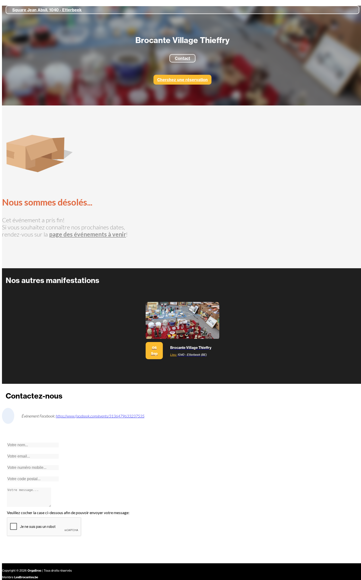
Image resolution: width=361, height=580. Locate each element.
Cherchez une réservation (182, 79)
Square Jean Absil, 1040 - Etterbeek (47, 9)
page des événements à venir (87, 234)
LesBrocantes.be (26, 577)
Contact (182, 58)
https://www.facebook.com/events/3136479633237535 (100, 416)
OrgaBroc (35, 570)
